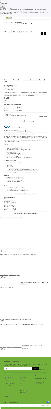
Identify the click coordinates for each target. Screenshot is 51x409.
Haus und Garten (12, 88)
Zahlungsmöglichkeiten (10, 383)
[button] (40, 18)
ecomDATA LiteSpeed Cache (45, 405)
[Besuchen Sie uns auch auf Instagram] (5, 400)
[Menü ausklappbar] (2, 18)
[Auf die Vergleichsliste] (42, 33)
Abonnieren (35, 368)
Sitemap (21, 385)
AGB (21, 383)
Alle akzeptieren (3, 3)
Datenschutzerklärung (25, 364)
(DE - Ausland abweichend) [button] (20, 115)
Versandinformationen (9, 385)
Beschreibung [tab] (21, 131)
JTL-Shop (34, 405)
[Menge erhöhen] (22, 123)
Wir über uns (8, 381)
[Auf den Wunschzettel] (45, 33)
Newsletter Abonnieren (41, 368)
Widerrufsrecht (23, 392)
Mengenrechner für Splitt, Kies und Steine (40, 379)
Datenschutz (8, 15)
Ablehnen (2, 6)
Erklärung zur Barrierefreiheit (23, 378)
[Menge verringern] (5, 121)
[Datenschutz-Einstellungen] (0, 1)
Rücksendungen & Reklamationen (9, 378)
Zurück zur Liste (7, 22)
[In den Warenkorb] (5, 30)
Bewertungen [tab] (29, 131)
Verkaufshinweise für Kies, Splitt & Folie (39, 383)
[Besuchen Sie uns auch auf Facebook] (5, 398)
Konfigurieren (3, 5)
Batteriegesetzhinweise (25, 390)
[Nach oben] (0, 408)
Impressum (2, 15)
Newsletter (7, 388)
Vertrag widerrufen (9, 396)
